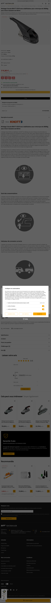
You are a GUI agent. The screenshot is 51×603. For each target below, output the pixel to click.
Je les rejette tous (25, 314)
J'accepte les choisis (11, 314)
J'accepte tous (39, 314)
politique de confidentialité (9, 294)
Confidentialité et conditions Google (15, 295)
